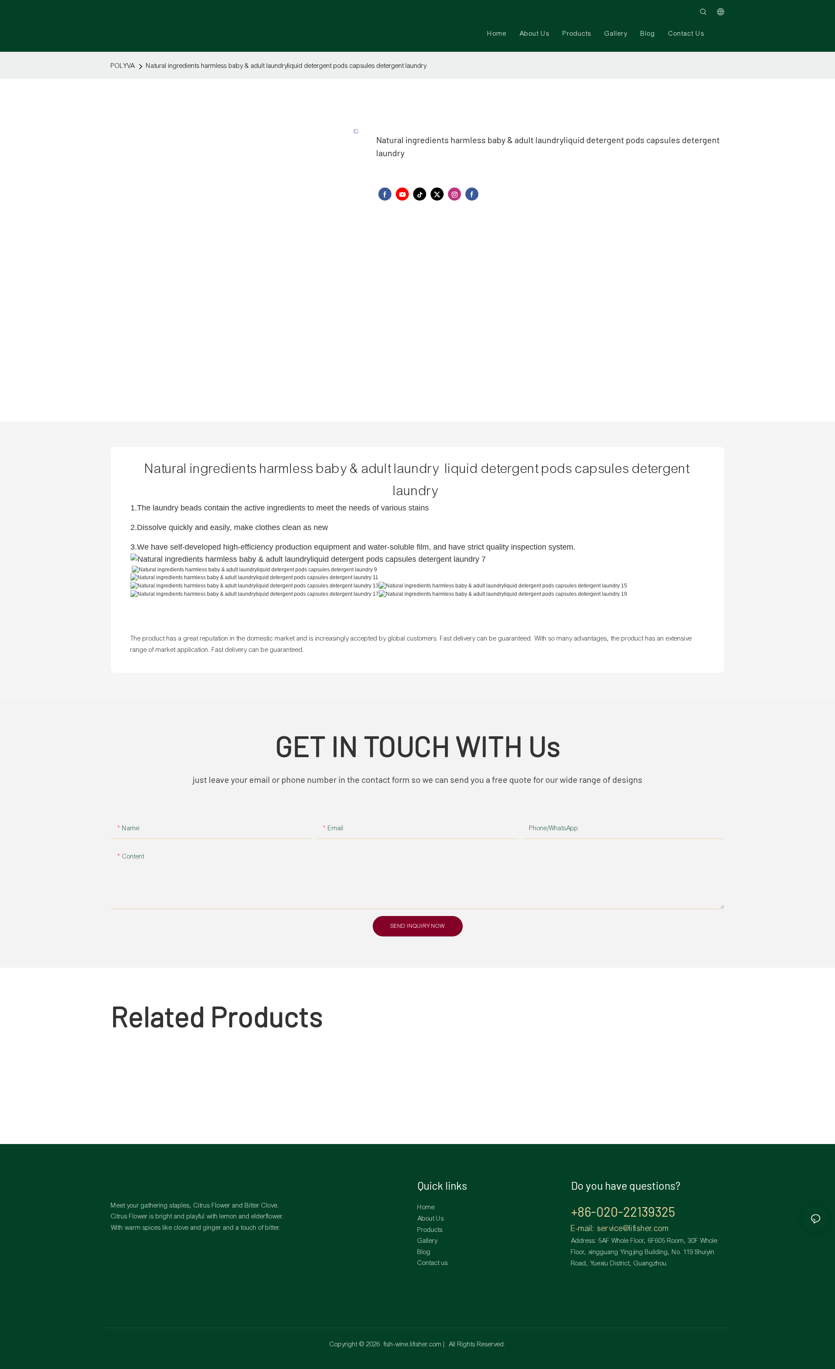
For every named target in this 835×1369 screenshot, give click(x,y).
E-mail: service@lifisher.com (620, 1228)
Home (426, 1207)
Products (430, 1230)
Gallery (428, 1241)
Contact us (433, 1263)
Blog (424, 1252)
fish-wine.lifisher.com (413, 1344)
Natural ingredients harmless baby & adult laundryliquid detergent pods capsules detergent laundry (286, 66)
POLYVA (123, 66)
